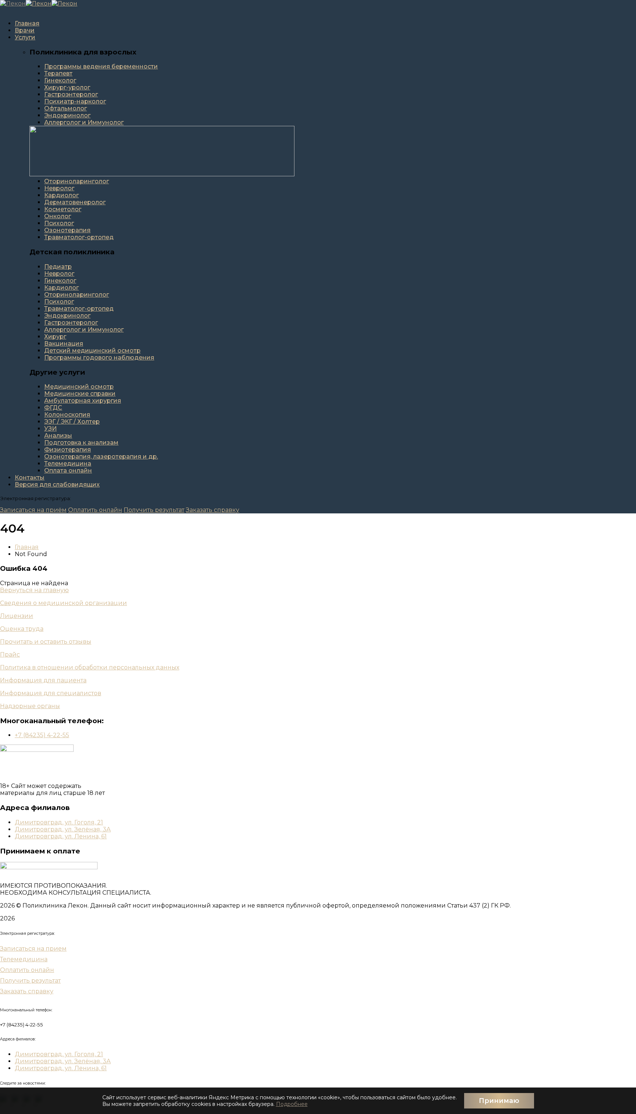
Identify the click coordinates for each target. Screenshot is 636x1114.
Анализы (58, 435)
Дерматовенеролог (75, 202)
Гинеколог (60, 80)
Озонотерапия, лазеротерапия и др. (101, 456)
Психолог (59, 223)
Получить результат (154, 509)
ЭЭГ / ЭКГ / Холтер (72, 421)
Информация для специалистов (50, 693)
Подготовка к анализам (81, 442)
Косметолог (62, 209)
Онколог (57, 216)
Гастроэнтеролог (71, 94)
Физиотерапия (67, 449)
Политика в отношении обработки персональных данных (89, 667)
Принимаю (499, 1101)
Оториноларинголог (76, 181)
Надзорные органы (30, 706)
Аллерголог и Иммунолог (84, 122)
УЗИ (50, 428)
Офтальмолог (65, 108)
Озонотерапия (67, 230)
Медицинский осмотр (79, 386)
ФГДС (53, 407)
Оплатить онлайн (95, 509)
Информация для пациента (43, 680)
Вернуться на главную (34, 590)
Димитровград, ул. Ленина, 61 (61, 836)
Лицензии (16, 615)
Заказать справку (212, 509)
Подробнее (292, 1104)
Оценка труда (21, 628)
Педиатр (58, 266)
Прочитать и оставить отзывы (45, 641)
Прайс (10, 654)
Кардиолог (61, 195)
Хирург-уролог (67, 87)
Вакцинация (63, 343)
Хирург (55, 336)
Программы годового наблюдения (99, 357)
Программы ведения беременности (101, 66)
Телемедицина (67, 463)
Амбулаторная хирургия (82, 400)
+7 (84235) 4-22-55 (42, 735)
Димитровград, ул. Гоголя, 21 (59, 822)
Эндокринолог (67, 115)
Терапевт (58, 73)
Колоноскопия (67, 414)
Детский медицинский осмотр (92, 350)
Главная (27, 547)
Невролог (59, 188)
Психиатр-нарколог (75, 101)
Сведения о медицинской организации (63, 603)
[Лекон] (13, 3)
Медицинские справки (80, 393)
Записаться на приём (33, 509)
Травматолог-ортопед (79, 237)
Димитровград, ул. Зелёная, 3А (63, 829)
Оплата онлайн (68, 470)
